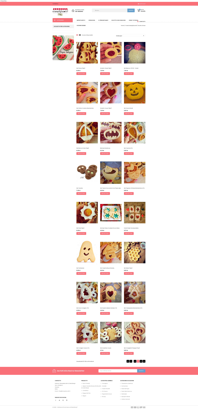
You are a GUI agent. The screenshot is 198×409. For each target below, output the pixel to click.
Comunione (125, 386)
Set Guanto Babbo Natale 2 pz (108, 308)
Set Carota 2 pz (128, 148)
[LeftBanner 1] (63, 47)
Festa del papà (125, 388)
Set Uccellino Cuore (105, 348)
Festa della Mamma (127, 391)
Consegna (105, 383)
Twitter (59, 400)
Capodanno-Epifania (127, 383)
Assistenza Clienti (79, 9)
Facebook (55, 400)
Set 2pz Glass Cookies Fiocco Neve (109, 228)
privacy (104, 396)
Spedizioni (92, 20)
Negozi (84, 395)
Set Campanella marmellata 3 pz (133, 308)
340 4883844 (79, 11)
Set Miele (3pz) (128, 268)
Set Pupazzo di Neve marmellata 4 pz (134, 188)
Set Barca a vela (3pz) (82, 148)
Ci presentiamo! (103, 20)
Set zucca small (128, 108)
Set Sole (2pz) (80, 228)
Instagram (67, 400)
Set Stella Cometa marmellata (85, 108)
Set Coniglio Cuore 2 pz (82, 348)
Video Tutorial (133, 20)
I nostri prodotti (106, 388)
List (80, 35)
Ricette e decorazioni (119, 20)
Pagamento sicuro (107, 394)
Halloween (124, 394)
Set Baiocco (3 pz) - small (131, 68)
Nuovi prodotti (86, 383)
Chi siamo (105, 391)
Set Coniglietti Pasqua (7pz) (132, 348)
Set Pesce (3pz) (80, 68)
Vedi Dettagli (81, 73)
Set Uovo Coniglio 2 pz (82, 308)
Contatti (142, 21)
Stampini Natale (126, 396)
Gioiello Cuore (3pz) (106, 108)
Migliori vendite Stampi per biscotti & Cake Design (91, 387)
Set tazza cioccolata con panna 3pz (110, 188)
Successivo (144, 361)
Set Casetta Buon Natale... (107, 268)
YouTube (63, 400)
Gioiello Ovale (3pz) (105, 68)
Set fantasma (80, 268)
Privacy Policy (3, 0)
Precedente (128, 361)
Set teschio (79, 188)
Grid (77, 35)
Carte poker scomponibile (131, 228)
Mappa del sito (86, 393)
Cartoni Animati (126, 399)
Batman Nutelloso (105, 148)
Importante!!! (81, 20)
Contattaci (55, 3)
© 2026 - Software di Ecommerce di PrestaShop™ (65, 407)
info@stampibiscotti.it (64, 391)
